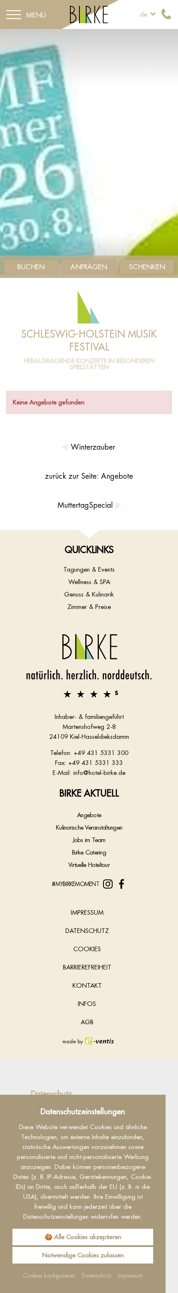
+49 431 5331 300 (101, 753)
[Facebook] (121, 884)
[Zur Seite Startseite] (89, 666)
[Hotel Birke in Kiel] (89, 14)
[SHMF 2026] (89, 153)
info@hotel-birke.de (99, 773)
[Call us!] (166, 14)
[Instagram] (108, 884)
